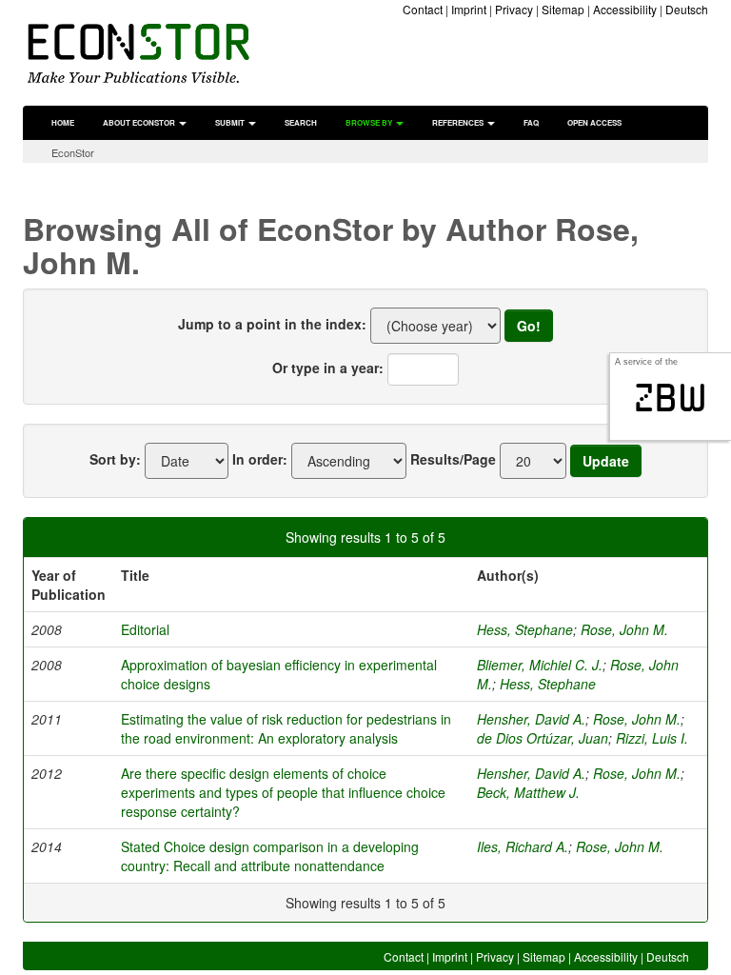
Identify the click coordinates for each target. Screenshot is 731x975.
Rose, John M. (624, 629)
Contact (423, 9)
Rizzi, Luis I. (652, 737)
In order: (259, 458)
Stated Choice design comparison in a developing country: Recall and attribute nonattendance (270, 856)
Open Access (594, 122)
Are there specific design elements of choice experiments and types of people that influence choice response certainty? (283, 792)
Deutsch (686, 9)
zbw (670, 398)
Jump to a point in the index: (272, 323)
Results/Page (453, 458)
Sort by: (115, 458)
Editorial (145, 629)
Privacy (514, 9)
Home (62, 122)
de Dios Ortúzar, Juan (542, 737)
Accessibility (625, 9)
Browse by (370, 122)
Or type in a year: (328, 367)
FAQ (531, 122)
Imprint (468, 9)
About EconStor (140, 122)
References (458, 122)
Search (301, 122)
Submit (231, 122)
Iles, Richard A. (522, 846)
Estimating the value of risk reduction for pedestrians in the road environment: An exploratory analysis (286, 728)
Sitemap (563, 9)
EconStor (72, 152)
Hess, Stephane (525, 629)
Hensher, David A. (531, 718)
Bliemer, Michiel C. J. (540, 664)
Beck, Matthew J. (528, 792)
